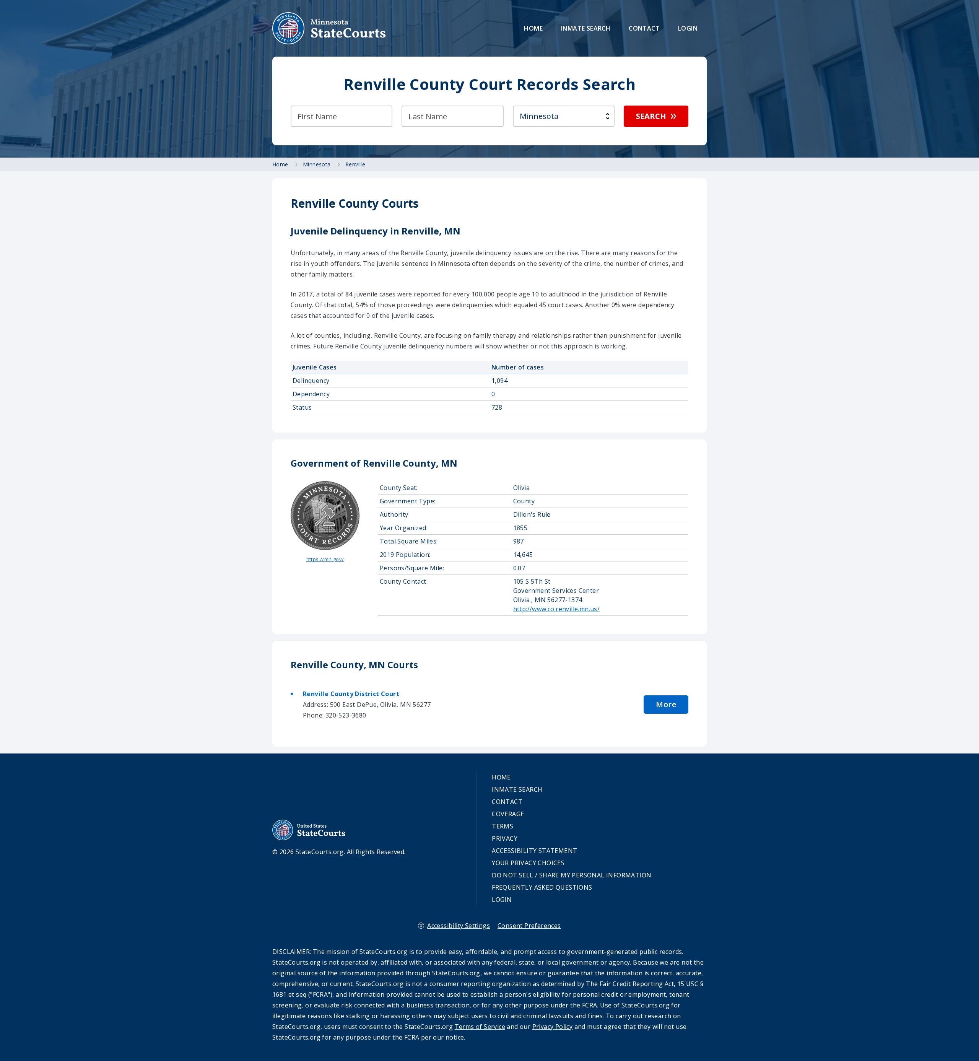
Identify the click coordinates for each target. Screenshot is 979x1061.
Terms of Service (480, 1026)
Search (651, 116)
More (666, 704)
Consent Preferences (529, 925)
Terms (502, 826)
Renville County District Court (351, 694)
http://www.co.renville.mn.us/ (556, 609)
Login (688, 28)
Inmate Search (585, 28)
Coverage (508, 814)
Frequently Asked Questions (542, 887)
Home (533, 28)
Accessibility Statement (534, 850)
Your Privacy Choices (528, 863)
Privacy (504, 838)
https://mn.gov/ (325, 559)
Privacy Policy (552, 1026)
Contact (644, 28)
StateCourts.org (329, 28)
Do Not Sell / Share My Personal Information (571, 875)
